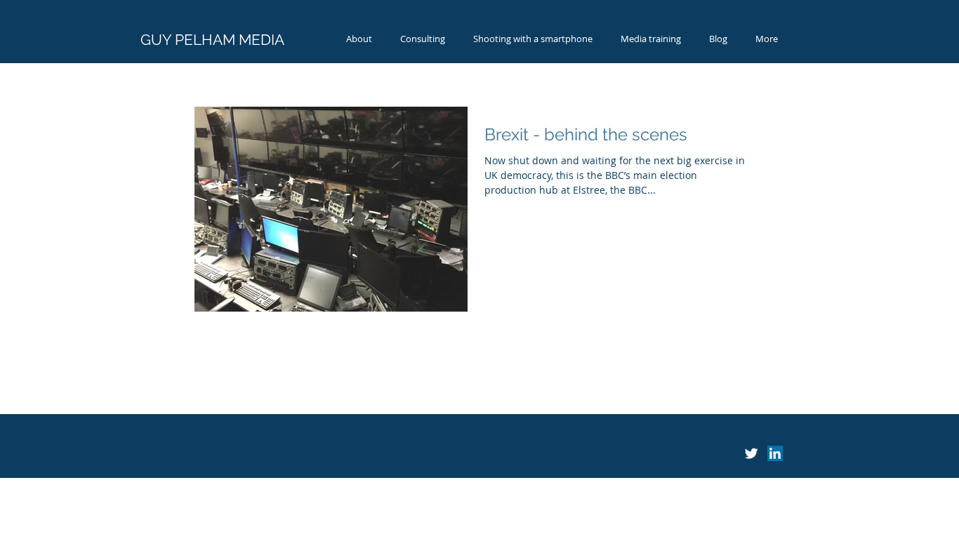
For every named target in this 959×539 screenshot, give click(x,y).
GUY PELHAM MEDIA (212, 39)
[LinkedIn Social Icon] (775, 453)
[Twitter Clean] (751, 453)
